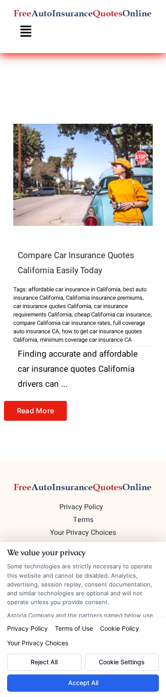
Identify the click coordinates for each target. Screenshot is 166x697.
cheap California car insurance (112, 314)
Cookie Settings (122, 662)
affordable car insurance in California (74, 289)
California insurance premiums (104, 297)
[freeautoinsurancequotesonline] (83, 13)
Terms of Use (74, 628)
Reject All (44, 662)
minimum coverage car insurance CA (86, 339)
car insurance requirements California (70, 310)
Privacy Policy (27, 628)
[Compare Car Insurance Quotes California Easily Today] (83, 175)
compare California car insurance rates (61, 323)
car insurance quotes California (52, 306)
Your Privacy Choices (37, 643)
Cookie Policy (119, 628)
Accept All (83, 682)
